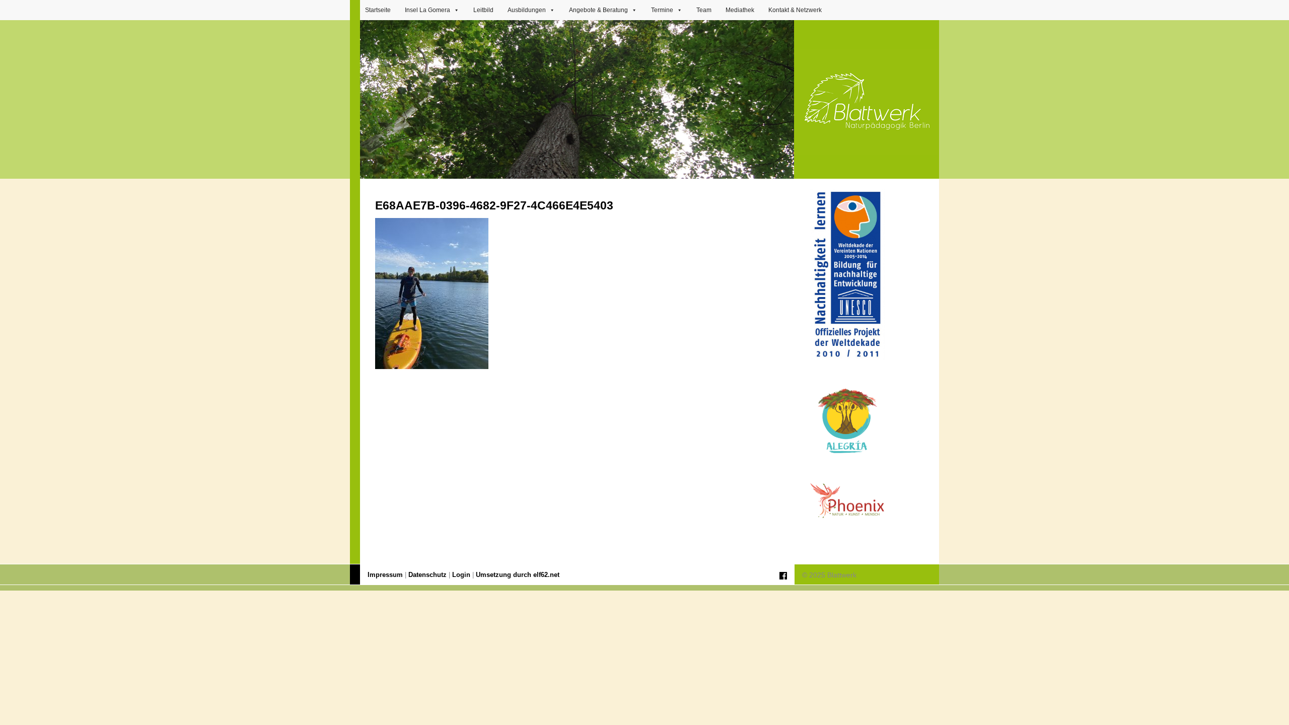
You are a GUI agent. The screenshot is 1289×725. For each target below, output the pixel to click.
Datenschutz (427, 574)
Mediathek (740, 10)
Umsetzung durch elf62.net (517, 574)
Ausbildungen (527, 10)
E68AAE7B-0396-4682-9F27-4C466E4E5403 (494, 205)
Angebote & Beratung (598, 10)
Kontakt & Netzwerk (795, 10)
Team (703, 10)
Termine (662, 10)
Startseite (378, 10)
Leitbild (483, 10)
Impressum (385, 574)
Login (461, 574)
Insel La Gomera (427, 10)
